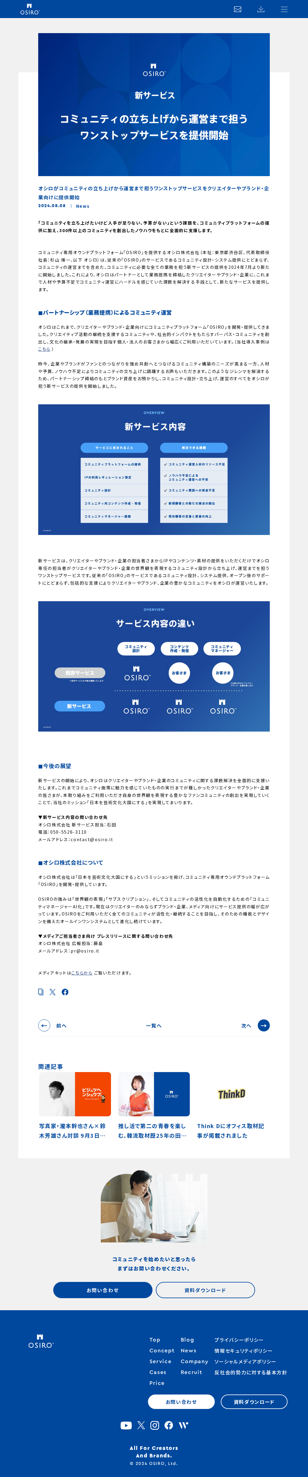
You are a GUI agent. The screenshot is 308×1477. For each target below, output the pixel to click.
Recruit (191, 1372)
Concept (162, 1350)
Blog (187, 1339)
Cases (158, 1372)
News (189, 1350)
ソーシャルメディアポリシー (245, 1361)
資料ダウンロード (205, 1290)
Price (157, 1383)
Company (195, 1361)
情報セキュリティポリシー (243, 1350)
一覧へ (154, 1025)
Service (160, 1361)
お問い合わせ (103, 1290)
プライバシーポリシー (239, 1339)
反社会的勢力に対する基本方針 (251, 1372)
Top (155, 1339)
